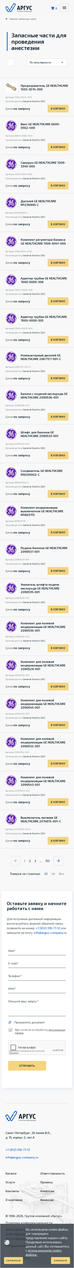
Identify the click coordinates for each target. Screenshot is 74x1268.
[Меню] (64, 7)
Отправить (27, 1065)
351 (47, 861)
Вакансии (47, 1200)
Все (61, 873)
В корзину (58, 108)
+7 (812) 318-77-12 (48, 928)
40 (53, 873)
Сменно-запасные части (22, 18)
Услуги (10, 1182)
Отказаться (60, 1260)
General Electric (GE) (34, 101)
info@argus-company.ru (50, 932)
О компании (14, 1200)
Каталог (11, 1173)
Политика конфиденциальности (29, 1223)
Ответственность (52, 1173)
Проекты (46, 1182)
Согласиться (13, 1260)
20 (46, 873)
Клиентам (47, 1191)
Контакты (12, 1191)
